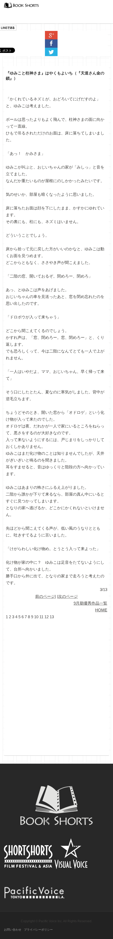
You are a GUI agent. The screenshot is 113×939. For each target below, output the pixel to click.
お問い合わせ (12, 929)
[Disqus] (56, 685)
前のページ (45, 596)
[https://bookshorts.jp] (21, 5)
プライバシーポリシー (38, 929)
